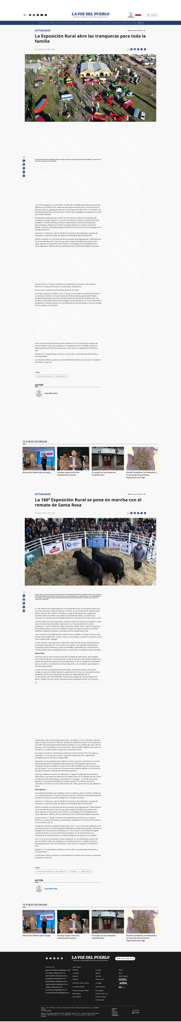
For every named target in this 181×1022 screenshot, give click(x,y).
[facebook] (135, 49)
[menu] (25, 15)
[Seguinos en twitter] (54, 958)
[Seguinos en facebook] (62, 958)
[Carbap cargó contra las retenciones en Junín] (73, 458)
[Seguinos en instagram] (58, 958)
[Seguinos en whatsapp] (47, 958)
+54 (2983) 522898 (46, 1010)
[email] (141, 49)
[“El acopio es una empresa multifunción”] (108, 458)
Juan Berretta (50, 393)
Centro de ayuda (114, 1009)
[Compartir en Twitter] (138, 49)
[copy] (145, 49)
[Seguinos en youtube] (50, 958)
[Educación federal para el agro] (39, 458)
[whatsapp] (131, 49)
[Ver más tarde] (128, 49)
